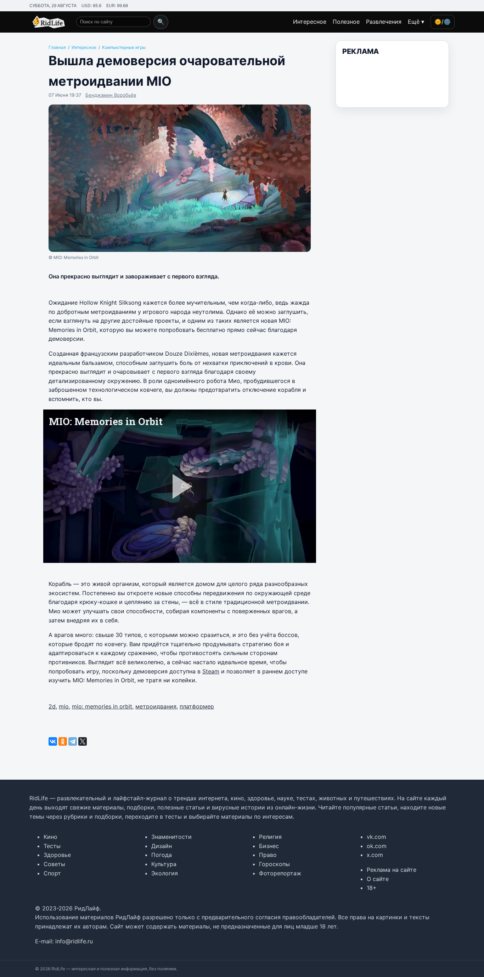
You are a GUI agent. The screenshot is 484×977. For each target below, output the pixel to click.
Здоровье (57, 854)
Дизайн (161, 845)
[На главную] (47, 22)
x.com (375, 854)
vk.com (376, 836)
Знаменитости (171, 836)
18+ (372, 887)
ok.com (377, 845)
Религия (270, 836)
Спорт (52, 873)
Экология (164, 873)
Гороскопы (274, 864)
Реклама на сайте (391, 869)
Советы (54, 864)
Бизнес (269, 845)
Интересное (309, 21)
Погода (161, 854)
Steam (210, 671)
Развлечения (383, 21)
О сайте (378, 878)
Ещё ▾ (416, 21)
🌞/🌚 (442, 21)
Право (268, 854)
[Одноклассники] (62, 741)
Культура (163, 864)
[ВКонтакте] (53, 741)
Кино (50, 836)
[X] (82, 741)
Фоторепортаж (280, 873)
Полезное (346, 21)
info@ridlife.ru (74, 941)
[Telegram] (72, 741)
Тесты (52, 845)
